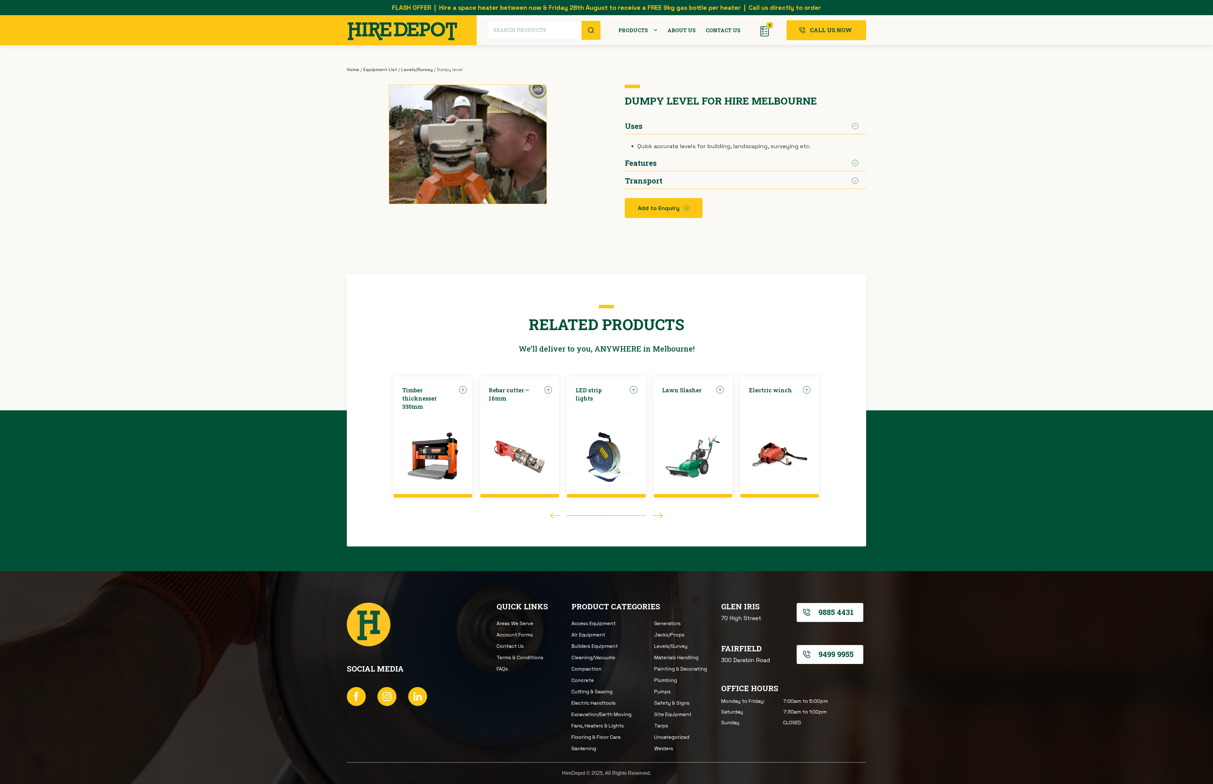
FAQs (502, 669)
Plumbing (665, 680)
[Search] (591, 30)
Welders (663, 748)
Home (353, 69)
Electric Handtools (593, 703)
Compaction (586, 669)
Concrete (582, 680)
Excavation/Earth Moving (601, 714)
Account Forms (515, 634)
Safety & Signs (672, 703)
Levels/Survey (417, 69)
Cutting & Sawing (592, 691)
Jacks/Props (669, 634)
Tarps (661, 725)
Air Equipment (588, 634)
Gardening (583, 748)
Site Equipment (672, 714)
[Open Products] (655, 30)
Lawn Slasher (682, 390)
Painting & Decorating (680, 669)
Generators (667, 623)
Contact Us (510, 646)
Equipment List (380, 69)
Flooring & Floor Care (596, 737)
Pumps (662, 691)
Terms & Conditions (520, 657)
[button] (555, 515)
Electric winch (770, 390)
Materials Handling (676, 657)
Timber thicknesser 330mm (419, 398)
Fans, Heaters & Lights (597, 725)
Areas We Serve (515, 623)
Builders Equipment (594, 646)
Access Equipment (593, 623)
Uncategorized (671, 737)
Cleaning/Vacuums (593, 657)
